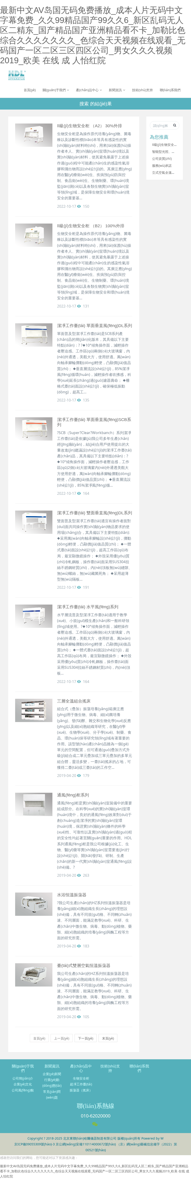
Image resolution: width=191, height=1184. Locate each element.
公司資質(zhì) (162, 158)
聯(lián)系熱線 (95, 1106)
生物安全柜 (81, 1078)
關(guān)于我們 (54, 90)
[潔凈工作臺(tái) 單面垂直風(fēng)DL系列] (33, 335)
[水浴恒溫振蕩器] (33, 904)
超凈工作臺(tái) (81, 1084)
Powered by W (152, 1138)
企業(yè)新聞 (52, 1074)
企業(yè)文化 (23, 1084)
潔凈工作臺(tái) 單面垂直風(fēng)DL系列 (94, 325)
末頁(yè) (108, 1038)
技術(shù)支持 (142, 90)
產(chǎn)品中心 (87, 90)
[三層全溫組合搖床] (33, 710)
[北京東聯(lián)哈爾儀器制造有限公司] (17, 75)
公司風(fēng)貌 (23, 1090)
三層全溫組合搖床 (74, 701)
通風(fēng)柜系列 (73, 795)
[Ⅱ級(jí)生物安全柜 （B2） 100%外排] (33, 235)
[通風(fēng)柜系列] (33, 804)
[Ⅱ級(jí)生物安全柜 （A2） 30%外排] (33, 135)
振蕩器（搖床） (81, 1090)
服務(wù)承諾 (162, 165)
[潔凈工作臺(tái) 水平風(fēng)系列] (33, 616)
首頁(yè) (30, 90)
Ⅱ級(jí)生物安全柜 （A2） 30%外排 (89, 126)
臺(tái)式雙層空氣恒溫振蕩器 (83, 965)
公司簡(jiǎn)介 (22, 1078)
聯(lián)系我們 (170, 90)
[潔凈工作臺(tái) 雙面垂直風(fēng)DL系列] (33, 522)
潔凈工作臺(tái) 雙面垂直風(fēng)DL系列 (94, 513)
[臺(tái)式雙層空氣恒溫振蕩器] (33, 975)
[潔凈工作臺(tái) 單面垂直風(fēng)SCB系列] (33, 429)
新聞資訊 (115, 90)
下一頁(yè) (85, 1038)
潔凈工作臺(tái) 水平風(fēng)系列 (87, 607)
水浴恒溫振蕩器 (71, 895)
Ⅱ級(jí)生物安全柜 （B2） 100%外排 (90, 226)
